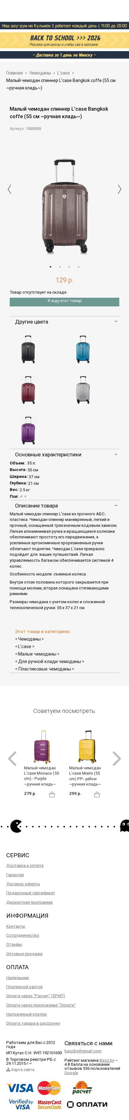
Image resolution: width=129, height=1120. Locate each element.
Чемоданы (29, 639)
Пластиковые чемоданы (44, 669)
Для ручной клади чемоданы (49, 661)
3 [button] (69, 267)
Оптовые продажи (24, 953)
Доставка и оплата (25, 865)
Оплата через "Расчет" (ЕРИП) (35, 995)
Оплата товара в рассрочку (33, 1023)
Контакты (15, 926)
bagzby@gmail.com (82, 1051)
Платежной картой (24, 986)
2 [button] (60, 267)
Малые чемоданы (37, 654)
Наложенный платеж (26, 1014)
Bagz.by (107, 1060)
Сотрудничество (22, 935)
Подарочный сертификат (30, 893)
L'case (24, 646)
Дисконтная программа (29, 902)
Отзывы (14, 944)
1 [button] (50, 267)
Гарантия (15, 874)
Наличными (17, 977)
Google (71, 1072)
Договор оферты (23, 884)
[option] (64, 196)
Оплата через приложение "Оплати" (41, 1005)
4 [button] (78, 267)
